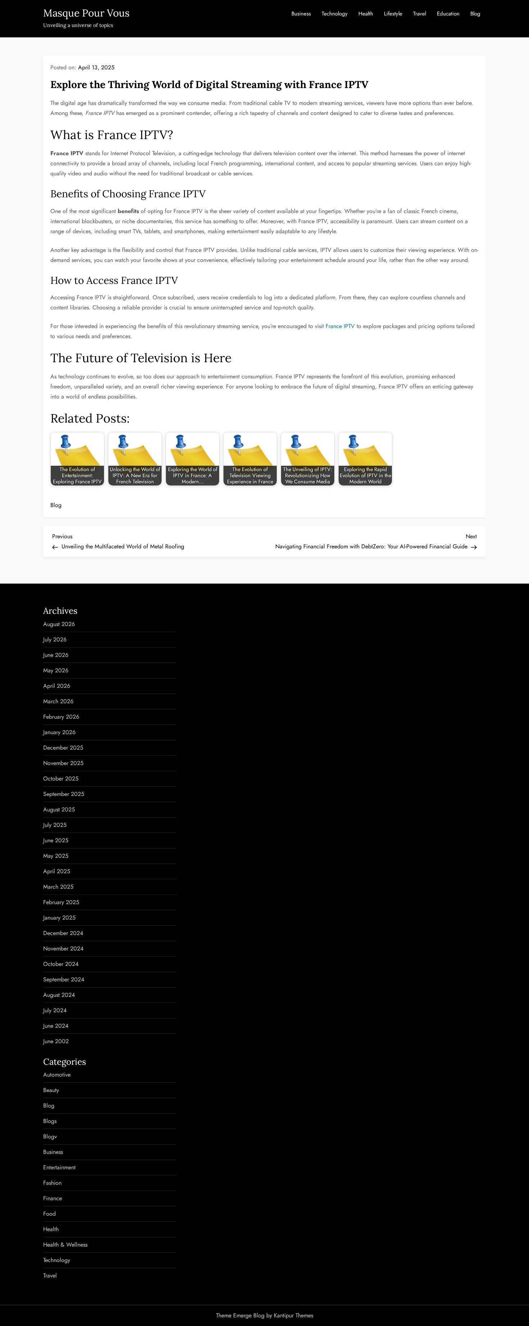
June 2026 (55, 655)
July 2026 (55, 639)
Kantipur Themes (293, 1315)
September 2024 (63, 979)
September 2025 (63, 794)
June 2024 (55, 1026)
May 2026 (55, 670)
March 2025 (58, 887)
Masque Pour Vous (86, 12)
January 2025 (59, 917)
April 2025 (56, 871)
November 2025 (63, 763)
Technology (335, 14)
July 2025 (55, 825)
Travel (419, 14)
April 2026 (56, 686)
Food (49, 1214)
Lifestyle (393, 14)
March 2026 (58, 701)
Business (301, 14)
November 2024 (63, 948)
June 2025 (55, 840)
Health (365, 14)
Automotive (57, 1075)
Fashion (52, 1183)
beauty (51, 1090)
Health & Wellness (65, 1244)
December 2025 (63, 747)
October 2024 (60, 964)
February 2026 (61, 717)
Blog (475, 14)
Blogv (50, 1136)
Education (448, 14)
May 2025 (55, 856)
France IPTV (340, 326)
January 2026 (59, 732)
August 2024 (59, 995)
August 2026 (59, 624)
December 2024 (63, 933)
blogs (49, 1121)
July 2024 (55, 1010)
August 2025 (59, 809)
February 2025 (61, 902)
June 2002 (56, 1041)
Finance (52, 1198)
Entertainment (59, 1167)
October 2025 (60, 778)
